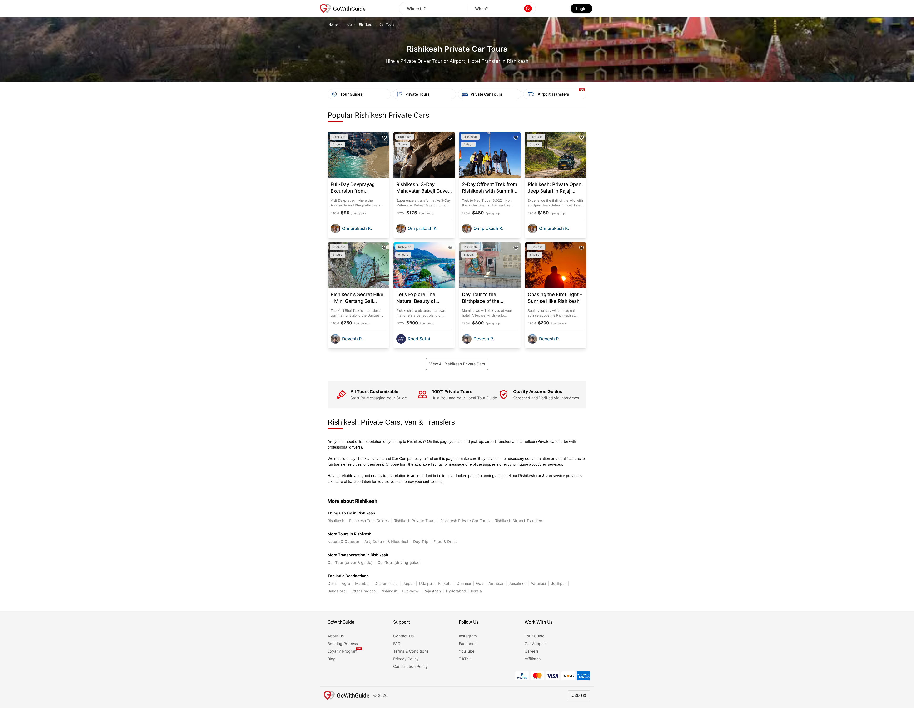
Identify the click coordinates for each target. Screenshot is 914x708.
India (348, 24)
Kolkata (445, 583)
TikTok (465, 658)
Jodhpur (558, 583)
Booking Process (343, 643)
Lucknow (410, 591)
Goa (479, 583)
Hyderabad (456, 591)
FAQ (396, 643)
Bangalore (337, 591)
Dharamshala (386, 583)
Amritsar (496, 583)
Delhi (332, 583)
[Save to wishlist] (384, 138)
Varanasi (538, 583)
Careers (532, 651)
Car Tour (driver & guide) (350, 562)
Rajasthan (432, 591)
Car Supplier (536, 643)
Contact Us (403, 636)
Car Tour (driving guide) (399, 562)
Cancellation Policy (410, 666)
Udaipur (426, 583)
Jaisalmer (517, 583)
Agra (346, 583)
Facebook (468, 643)
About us (336, 636)
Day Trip (420, 541)
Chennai (464, 583)
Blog (332, 658)
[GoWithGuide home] (343, 8)
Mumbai (362, 583)
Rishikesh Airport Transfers (519, 520)
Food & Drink (445, 541)
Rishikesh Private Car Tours (465, 520)
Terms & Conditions (410, 651)
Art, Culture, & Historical (386, 541)
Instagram (468, 636)
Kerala (476, 591)
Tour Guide (534, 636)
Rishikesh (366, 24)
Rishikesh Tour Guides (369, 520)
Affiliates (533, 658)
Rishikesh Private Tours (414, 520)
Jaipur (408, 583)
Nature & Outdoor (343, 541)
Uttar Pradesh (363, 591)
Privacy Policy (406, 658)
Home (333, 24)
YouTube (466, 651)
